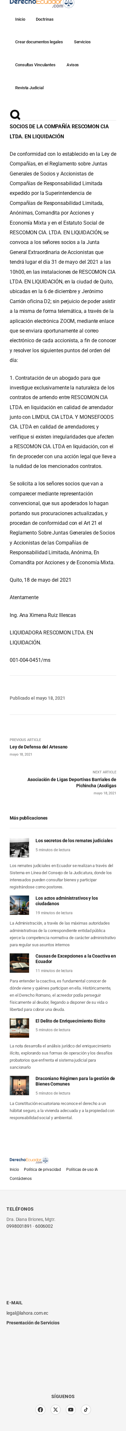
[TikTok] (86, 1409)
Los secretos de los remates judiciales (74, 840)
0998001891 (19, 1226)
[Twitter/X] (55, 1409)
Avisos (73, 64)
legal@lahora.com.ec (27, 1313)
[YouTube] (71, 1409)
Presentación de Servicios (32, 1322)
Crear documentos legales (39, 41)
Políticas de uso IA (82, 1169)
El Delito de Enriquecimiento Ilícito (70, 1020)
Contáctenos (21, 1178)
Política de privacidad (42, 1169)
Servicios (82, 41)
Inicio (20, 19)
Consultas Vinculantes (35, 64)
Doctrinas (44, 19)
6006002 (44, 1226)
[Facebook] (40, 1409)
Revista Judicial (29, 87)
